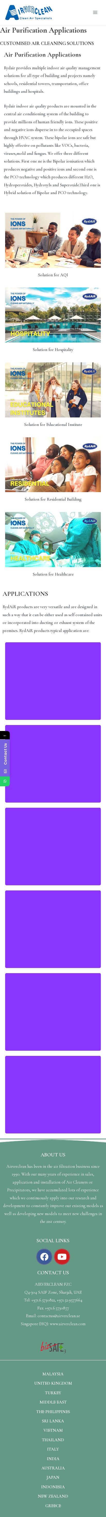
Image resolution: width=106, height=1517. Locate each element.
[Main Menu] (95, 12)
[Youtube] (62, 1256)
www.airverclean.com (67, 1324)
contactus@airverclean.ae (59, 1315)
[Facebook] (44, 1256)
